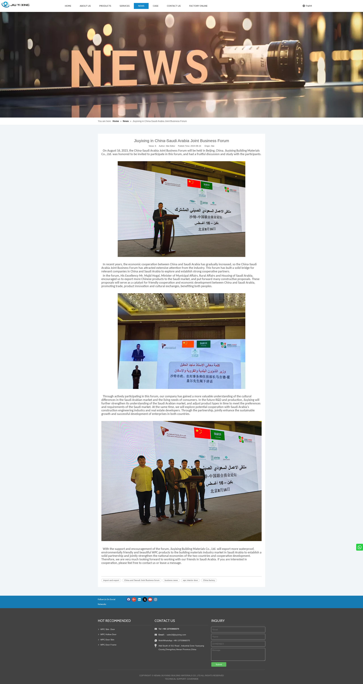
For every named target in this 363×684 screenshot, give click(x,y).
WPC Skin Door (107, 629)
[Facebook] (128, 599)
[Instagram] (155, 599)
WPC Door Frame (108, 645)
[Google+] (134, 599)
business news (171, 580)
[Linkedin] (139, 599)
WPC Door (105, 639)
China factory (209, 580)
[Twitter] (145, 599)
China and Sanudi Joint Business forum (142, 580)
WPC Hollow (105, 634)
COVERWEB (192, 679)
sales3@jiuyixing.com (177, 635)
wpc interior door (190, 580)
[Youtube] (150, 599)
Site (212, 146)
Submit (219, 664)
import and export (111, 580)
